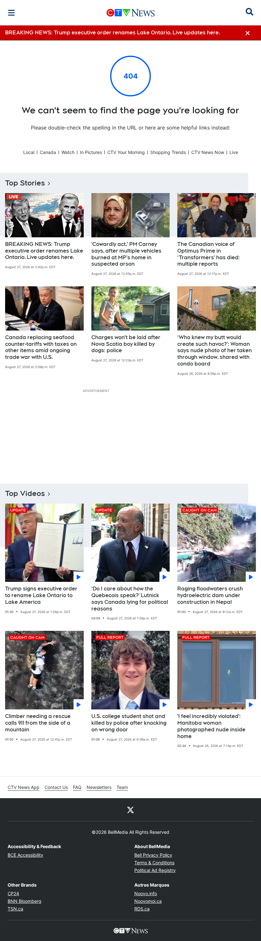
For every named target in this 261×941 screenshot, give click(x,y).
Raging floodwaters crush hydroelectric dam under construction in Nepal (210, 595)
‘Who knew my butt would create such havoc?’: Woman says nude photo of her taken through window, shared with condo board (214, 350)
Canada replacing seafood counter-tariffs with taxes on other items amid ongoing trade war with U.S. (41, 347)
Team (122, 787)
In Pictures (91, 152)
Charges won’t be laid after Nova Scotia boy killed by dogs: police (125, 344)
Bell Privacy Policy (153, 855)
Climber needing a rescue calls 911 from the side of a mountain (38, 723)
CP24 (13, 893)
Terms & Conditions (154, 862)
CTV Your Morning (126, 152)
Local (28, 152)
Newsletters (99, 787)
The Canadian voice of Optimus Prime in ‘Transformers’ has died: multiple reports (208, 254)
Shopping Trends (168, 152)
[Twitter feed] (130, 809)
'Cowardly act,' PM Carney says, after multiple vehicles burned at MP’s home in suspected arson (126, 254)
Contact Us (56, 787)
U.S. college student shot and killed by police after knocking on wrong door (128, 723)
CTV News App (23, 787)
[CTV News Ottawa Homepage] (131, 13)
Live (233, 152)
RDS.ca (142, 908)
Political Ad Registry (155, 870)
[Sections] (11, 12)
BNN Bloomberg (24, 901)
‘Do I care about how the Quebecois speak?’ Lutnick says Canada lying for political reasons (129, 598)
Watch (67, 152)
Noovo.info (145, 893)
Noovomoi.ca (148, 901)
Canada (48, 152)
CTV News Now (207, 152)
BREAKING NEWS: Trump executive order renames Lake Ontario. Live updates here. (44, 251)
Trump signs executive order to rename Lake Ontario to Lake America (41, 595)
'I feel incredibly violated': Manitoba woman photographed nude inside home (211, 726)
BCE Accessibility (25, 855)
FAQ (77, 787)
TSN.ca (15, 908)
